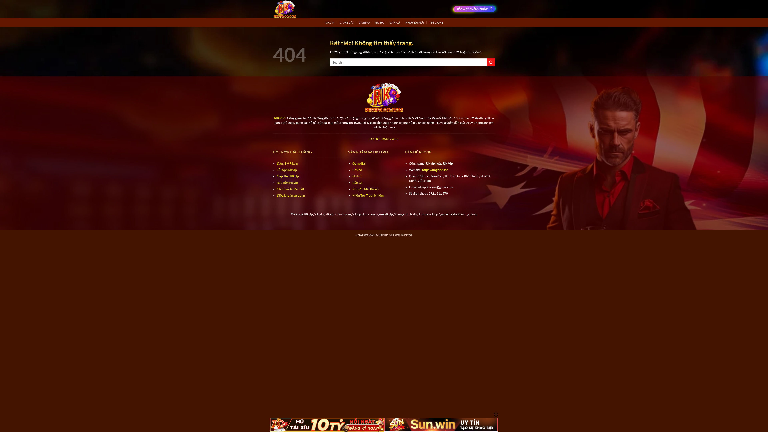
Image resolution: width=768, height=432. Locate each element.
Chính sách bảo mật (290, 189)
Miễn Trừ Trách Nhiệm (368, 195)
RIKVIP (329, 22)
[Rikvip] (285, 9)
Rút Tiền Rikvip (287, 182)
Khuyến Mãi (414, 22)
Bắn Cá (395, 22)
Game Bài (346, 22)
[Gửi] (491, 62)
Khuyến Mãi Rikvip (365, 189)
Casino (364, 22)
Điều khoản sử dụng (291, 195)
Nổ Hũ (379, 22)
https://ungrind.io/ (435, 170)
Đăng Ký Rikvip (287, 163)
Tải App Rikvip (287, 170)
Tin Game (436, 22)
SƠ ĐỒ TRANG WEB (384, 139)
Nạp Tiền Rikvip (288, 176)
